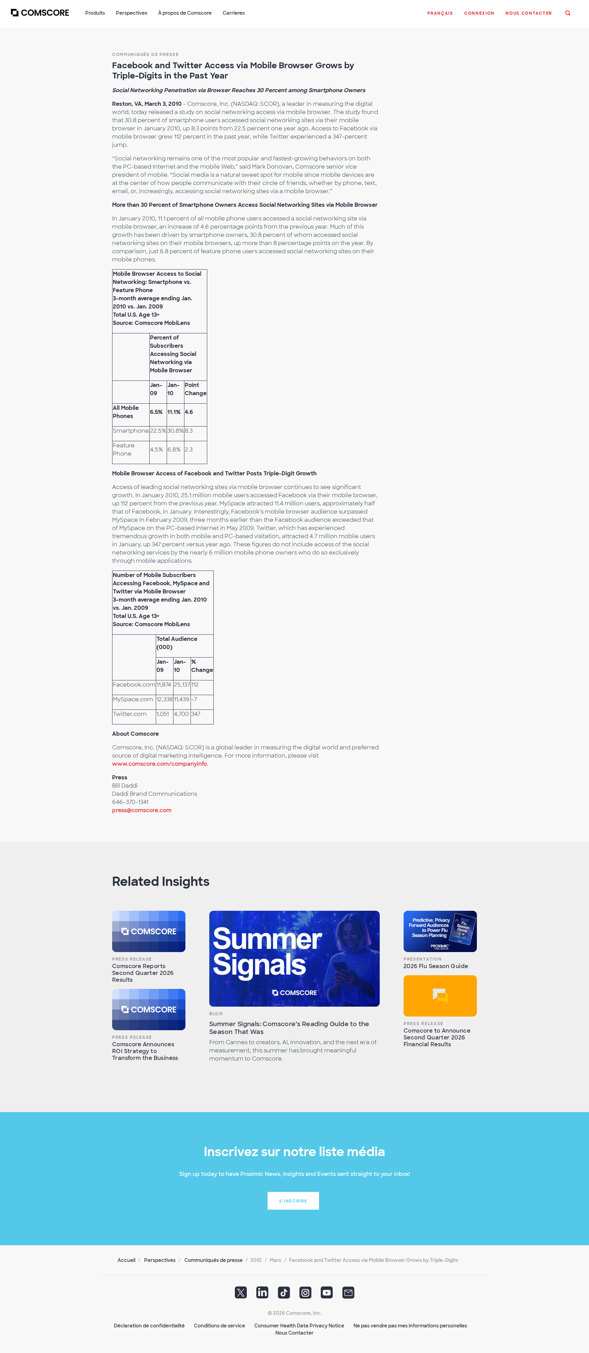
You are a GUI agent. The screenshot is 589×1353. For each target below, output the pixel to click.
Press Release (132, 959)
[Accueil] (40, 16)
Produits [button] (95, 13)
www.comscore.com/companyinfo (159, 763)
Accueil (126, 1260)
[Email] (348, 1295)
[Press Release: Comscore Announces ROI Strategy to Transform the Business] (148, 1009)
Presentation (423, 959)
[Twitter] (241, 1295)
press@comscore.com (141, 810)
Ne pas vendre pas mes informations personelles (410, 1326)
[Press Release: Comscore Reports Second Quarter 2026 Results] (148, 931)
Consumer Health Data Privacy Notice (299, 1326)
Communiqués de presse (145, 54)
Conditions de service (219, 1326)
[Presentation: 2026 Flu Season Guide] (440, 931)
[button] (440, 16)
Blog (216, 1014)
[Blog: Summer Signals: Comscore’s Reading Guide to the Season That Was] (294, 959)
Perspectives (160, 1260)
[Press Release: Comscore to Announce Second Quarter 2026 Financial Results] (440, 996)
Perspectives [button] (131, 13)
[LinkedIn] (262, 1295)
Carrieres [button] (234, 13)
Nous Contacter (294, 1333)
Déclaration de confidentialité (149, 1326)
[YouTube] (327, 1295)
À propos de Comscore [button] (185, 13)
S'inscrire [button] (293, 1201)
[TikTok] (284, 1295)
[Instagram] (305, 1295)
